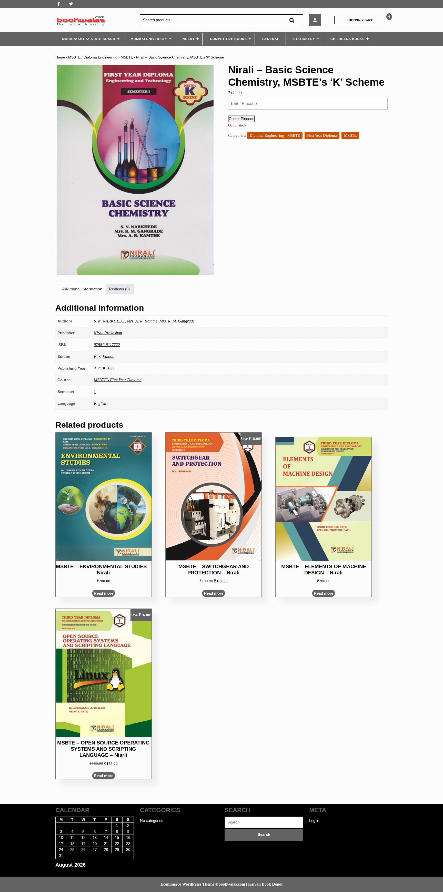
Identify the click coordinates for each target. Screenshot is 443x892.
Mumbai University (149, 39)
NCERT (189, 39)
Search (291, 20)
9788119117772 (107, 344)
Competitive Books (228, 39)
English (100, 403)
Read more (103, 593)
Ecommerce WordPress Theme (187, 884)
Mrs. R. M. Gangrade (177, 321)
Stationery (304, 39)
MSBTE (74, 57)
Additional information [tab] (82, 289)
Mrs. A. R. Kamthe (142, 321)
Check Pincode (241, 118)
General (270, 39)
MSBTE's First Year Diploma (118, 380)
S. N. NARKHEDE (109, 321)
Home (60, 57)
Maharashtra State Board (88, 39)
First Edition (104, 356)
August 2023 (104, 368)
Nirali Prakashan (108, 333)
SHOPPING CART (359, 20)
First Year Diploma (322, 135)
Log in (314, 820)
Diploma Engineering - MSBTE (108, 57)
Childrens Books (347, 39)
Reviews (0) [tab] (119, 289)
